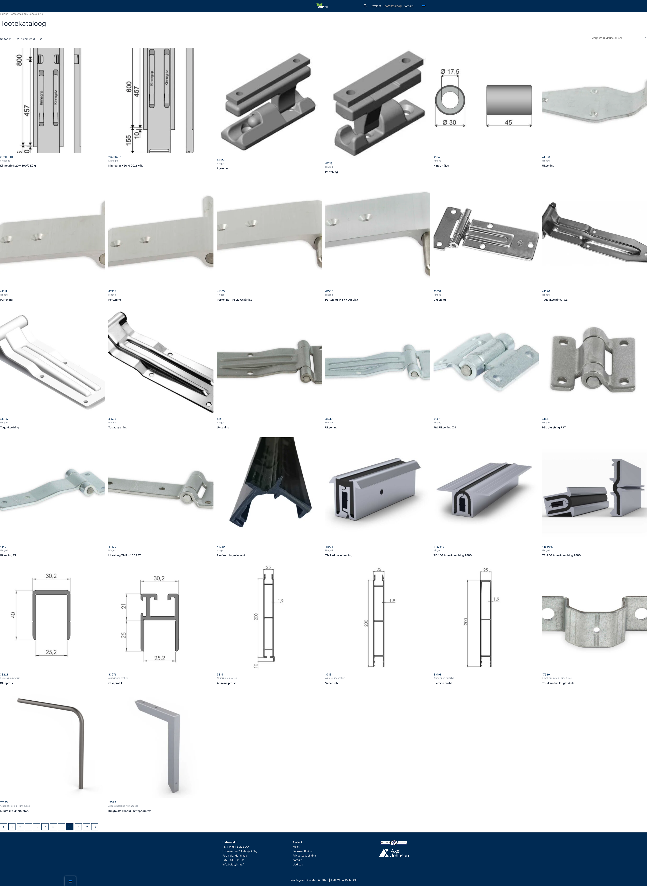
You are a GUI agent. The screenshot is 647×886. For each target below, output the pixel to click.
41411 (437, 419)
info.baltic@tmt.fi (233, 864)
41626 (546, 291)
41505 (4, 419)
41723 (221, 160)
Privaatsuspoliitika (304, 855)
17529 (546, 674)
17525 (4, 802)
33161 (220, 674)
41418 (220, 419)
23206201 (114, 157)
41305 (329, 291)
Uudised (298, 864)
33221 (4, 674)
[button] (365, 6)
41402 (112, 546)
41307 (112, 291)
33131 (329, 674)
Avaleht (376, 6)
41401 (3, 546)
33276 (112, 674)
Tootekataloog (392, 6)
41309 (221, 291)
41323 (546, 157)
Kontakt (408, 6)
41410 (545, 419)
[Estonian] (424, 6)
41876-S (439, 546)
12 (86, 827)
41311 (3, 291)
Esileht (4, 13)
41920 (221, 546)
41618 (437, 291)
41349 (437, 157)
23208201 (6, 157)
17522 (112, 802)
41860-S (547, 546)
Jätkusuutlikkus (302, 851)
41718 (328, 163)
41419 (329, 419)
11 (78, 827)
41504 (112, 419)
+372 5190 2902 (233, 860)
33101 (437, 674)
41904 (329, 546)
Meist (296, 846)
